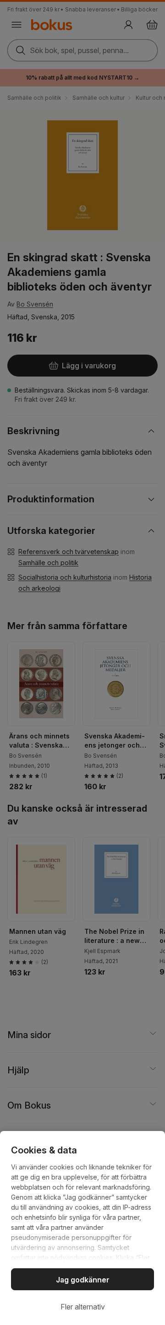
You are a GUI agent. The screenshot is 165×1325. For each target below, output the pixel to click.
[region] (82, 1228)
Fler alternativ (82, 1306)
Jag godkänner (83, 1279)
